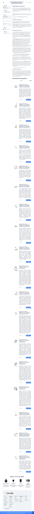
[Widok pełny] (31, 80)
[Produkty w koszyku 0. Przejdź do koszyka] (30, 2)
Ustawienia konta (16, 499)
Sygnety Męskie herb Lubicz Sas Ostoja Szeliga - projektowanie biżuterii (17, 3)
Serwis (20, 499)
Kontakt (26, 497)
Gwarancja (21, 498)
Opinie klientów (27, 500)
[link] (7, 8)
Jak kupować (6, 497)
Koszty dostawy (11, 502)
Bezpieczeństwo (6, 502)
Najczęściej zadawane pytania (5, 504)
